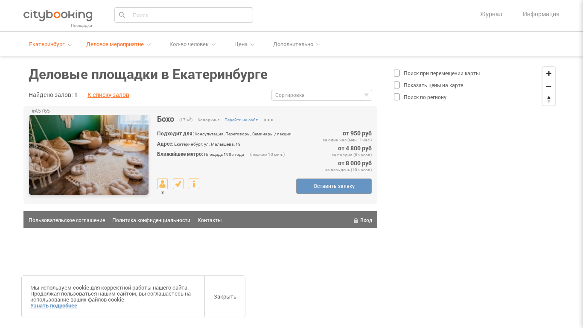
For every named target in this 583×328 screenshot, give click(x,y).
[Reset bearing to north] (548, 99)
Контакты (210, 220)
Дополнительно (293, 44)
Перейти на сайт (241, 120)
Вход (366, 220)
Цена (241, 44)
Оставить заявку (334, 185)
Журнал (491, 14)
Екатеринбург (46, 44)
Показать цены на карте (433, 85)
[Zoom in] (548, 73)
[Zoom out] (548, 86)
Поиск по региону (425, 97)
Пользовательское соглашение (67, 220)
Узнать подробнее (53, 305)
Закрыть (224, 296)
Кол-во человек (189, 44)
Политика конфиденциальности (151, 220)
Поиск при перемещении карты (442, 73)
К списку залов (108, 95)
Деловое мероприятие (115, 44)
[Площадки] (57, 14)
